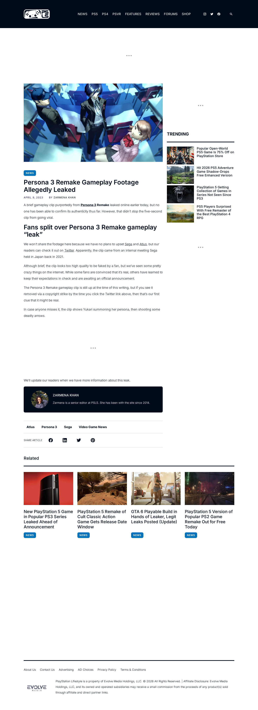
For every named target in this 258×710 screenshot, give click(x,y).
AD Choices (85, 669)
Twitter (69, 250)
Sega (128, 244)
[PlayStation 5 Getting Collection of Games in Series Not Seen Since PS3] (180, 194)
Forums (171, 14)
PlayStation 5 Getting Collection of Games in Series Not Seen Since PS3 (214, 192)
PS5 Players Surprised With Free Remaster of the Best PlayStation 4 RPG (214, 212)
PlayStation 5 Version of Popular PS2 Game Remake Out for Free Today (209, 519)
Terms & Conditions (133, 669)
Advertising (66, 669)
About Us (30, 669)
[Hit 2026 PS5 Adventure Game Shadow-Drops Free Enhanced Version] (180, 175)
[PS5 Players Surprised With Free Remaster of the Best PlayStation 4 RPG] (180, 214)
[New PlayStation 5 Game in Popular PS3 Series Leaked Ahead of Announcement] (48, 488)
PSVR (117, 14)
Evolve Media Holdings (119, 681)
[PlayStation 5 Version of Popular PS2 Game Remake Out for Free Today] (209, 488)
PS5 (95, 14)
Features (133, 14)
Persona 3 (88, 205)
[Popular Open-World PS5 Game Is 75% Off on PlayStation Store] (180, 155)
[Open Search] (231, 14)
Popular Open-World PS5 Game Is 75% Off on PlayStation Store (215, 152)
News (82, 14)
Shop (186, 14)
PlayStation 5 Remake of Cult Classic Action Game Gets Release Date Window (102, 519)
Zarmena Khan (65, 197)
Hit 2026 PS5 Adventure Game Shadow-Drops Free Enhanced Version (215, 171)
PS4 (105, 14)
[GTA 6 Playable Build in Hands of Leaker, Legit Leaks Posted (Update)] (156, 488)
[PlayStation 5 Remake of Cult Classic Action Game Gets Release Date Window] (102, 488)
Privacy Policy (107, 669)
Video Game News (93, 427)
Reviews (152, 14)
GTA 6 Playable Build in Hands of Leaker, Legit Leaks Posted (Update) (154, 516)
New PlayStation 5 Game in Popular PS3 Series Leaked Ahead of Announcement (48, 519)
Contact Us (47, 669)
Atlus (143, 244)
